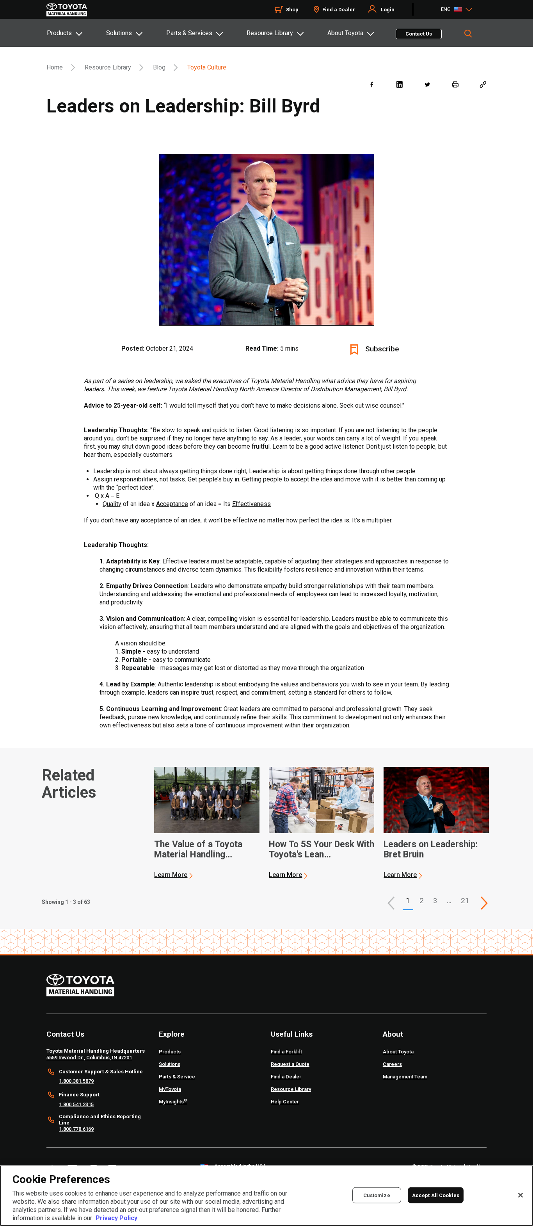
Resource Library (270, 33)
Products (59, 33)
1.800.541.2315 (76, 1104)
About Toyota (345, 33)
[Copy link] (483, 84)
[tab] (76, 33)
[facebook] (371, 84)
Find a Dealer (338, 9)
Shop (292, 9)
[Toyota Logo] (66, 9)
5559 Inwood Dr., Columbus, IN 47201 (89, 1057)
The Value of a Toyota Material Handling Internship (198, 849)
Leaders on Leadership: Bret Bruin (431, 849)
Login (387, 9)
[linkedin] (399, 84)
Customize (376, 1195)
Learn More (170, 875)
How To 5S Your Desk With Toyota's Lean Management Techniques (321, 849)
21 (465, 900)
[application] (206, 823)
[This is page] (484, 903)
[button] (391, 903)
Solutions (119, 33)
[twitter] (427, 84)
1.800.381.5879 (76, 1081)
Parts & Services (189, 33)
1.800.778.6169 (76, 1129)
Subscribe (382, 348)
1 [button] (408, 900)
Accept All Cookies (435, 1195)
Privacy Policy (116, 1218)
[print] (455, 84)
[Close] (520, 1195)
